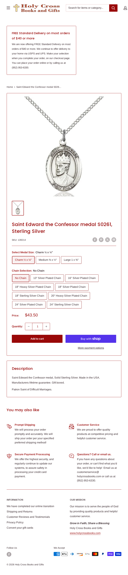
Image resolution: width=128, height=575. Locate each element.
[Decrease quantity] (28, 326)
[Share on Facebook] (94, 239)
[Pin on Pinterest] (101, 239)
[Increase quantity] (46, 326)
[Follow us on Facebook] (9, 554)
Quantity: (17, 326)
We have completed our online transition (30, 506)
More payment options (91, 347)
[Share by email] (114, 239)
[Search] (113, 8)
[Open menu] (8, 8)
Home (10, 87)
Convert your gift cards (20, 527)
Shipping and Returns (19, 511)
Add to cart (37, 338)
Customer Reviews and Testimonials (28, 516)
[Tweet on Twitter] (107, 239)
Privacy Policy (15, 522)
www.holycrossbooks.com (85, 533)
